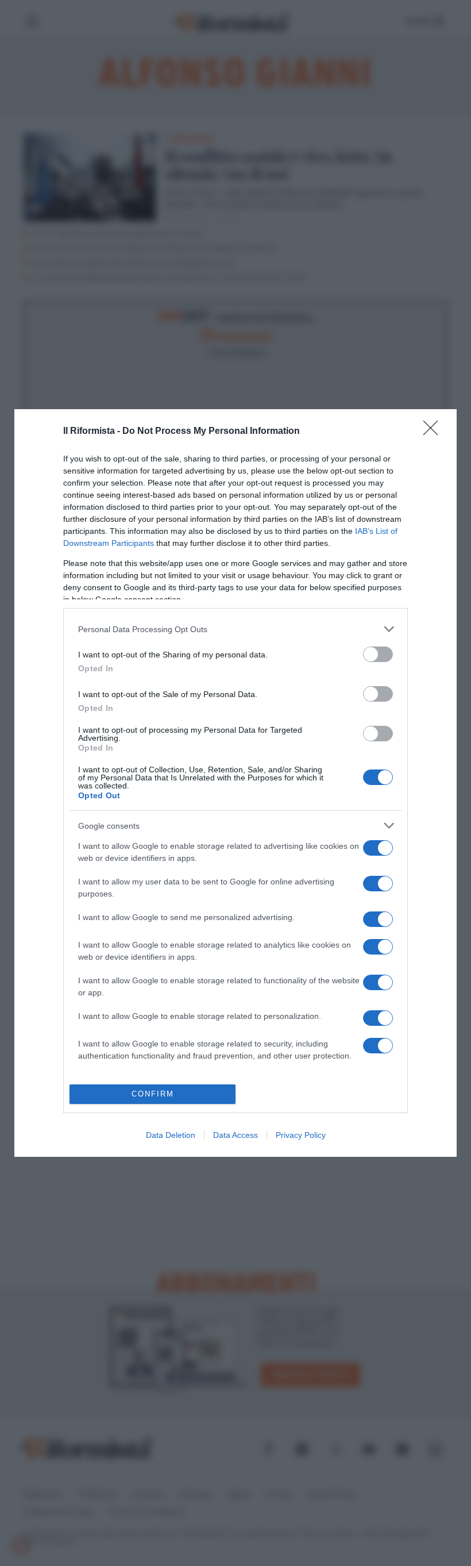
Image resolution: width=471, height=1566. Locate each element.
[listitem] (235, 629)
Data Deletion (170, 1135)
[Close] (434, 432)
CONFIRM (153, 1094)
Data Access (235, 1135)
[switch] (378, 654)
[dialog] (235, 783)
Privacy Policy (301, 1135)
